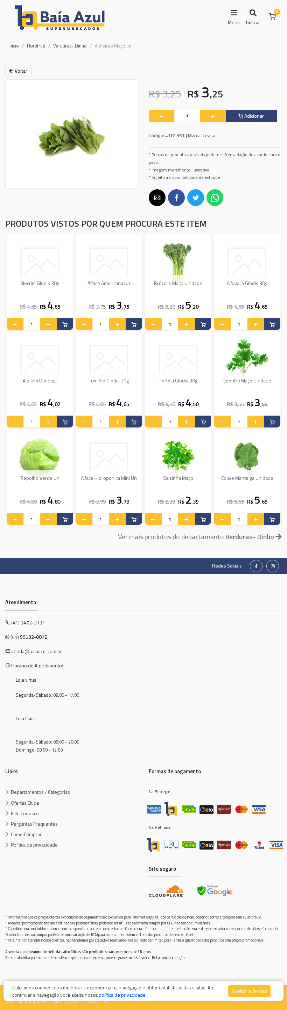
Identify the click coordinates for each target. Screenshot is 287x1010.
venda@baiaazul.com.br (36, 651)
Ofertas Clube (25, 802)
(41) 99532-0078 (28, 637)
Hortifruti (36, 45)
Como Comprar (26, 834)
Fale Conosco (25, 813)
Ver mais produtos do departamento (196, 536)
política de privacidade (122, 994)
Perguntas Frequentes (34, 823)
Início (13, 45)
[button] (157, 197)
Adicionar (253, 115)
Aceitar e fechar (249, 991)
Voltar (20, 70)
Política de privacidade (34, 844)
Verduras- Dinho (70, 45)
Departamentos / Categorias (40, 792)
